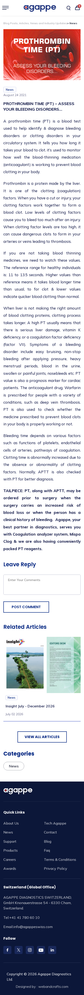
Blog (47, 841)
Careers (9, 859)
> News (72, 23)
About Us (11, 823)
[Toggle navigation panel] (7, 7)
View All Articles (42, 736)
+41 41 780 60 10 (24, 917)
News (8, 832)
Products (10, 850)
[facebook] (7, 950)
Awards (9, 868)
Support (9, 841)
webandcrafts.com (53, 986)
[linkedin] (52, 950)
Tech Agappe (55, 823)
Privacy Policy (55, 868)
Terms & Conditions (60, 859)
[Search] (68, 8)
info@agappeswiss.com (33, 926)
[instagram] (30, 950)
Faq (47, 850)
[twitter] (19, 950)
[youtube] (41, 950)
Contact (50, 832)
